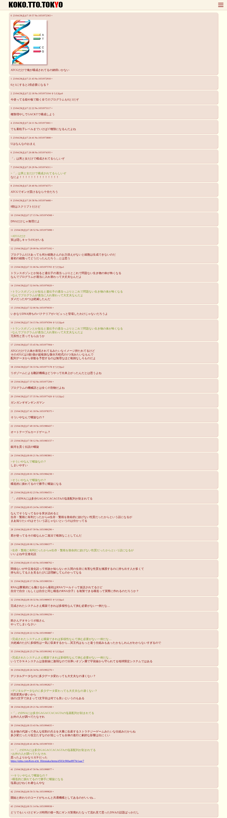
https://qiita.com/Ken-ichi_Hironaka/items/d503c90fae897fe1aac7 (47, 761)
